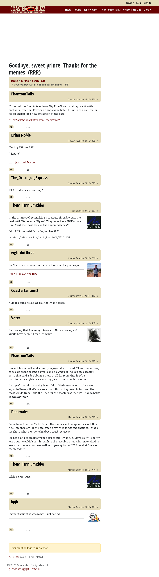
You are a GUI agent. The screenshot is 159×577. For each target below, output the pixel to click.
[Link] (28, 127)
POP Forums (13, 557)
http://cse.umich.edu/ (22, 162)
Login (138, 2)
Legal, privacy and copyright (18, 569)
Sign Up (147, 2)
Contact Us (35, 569)
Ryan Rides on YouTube (23, 273)
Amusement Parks (111, 9)
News (68, 9)
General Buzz (38, 81)
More (146, 9)
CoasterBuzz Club (132, 9)
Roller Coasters (92, 9)
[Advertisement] (79, 37)
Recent (14, 81)
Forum (129, 2)
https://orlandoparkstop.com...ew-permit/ (34, 120)
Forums (77, 9)
